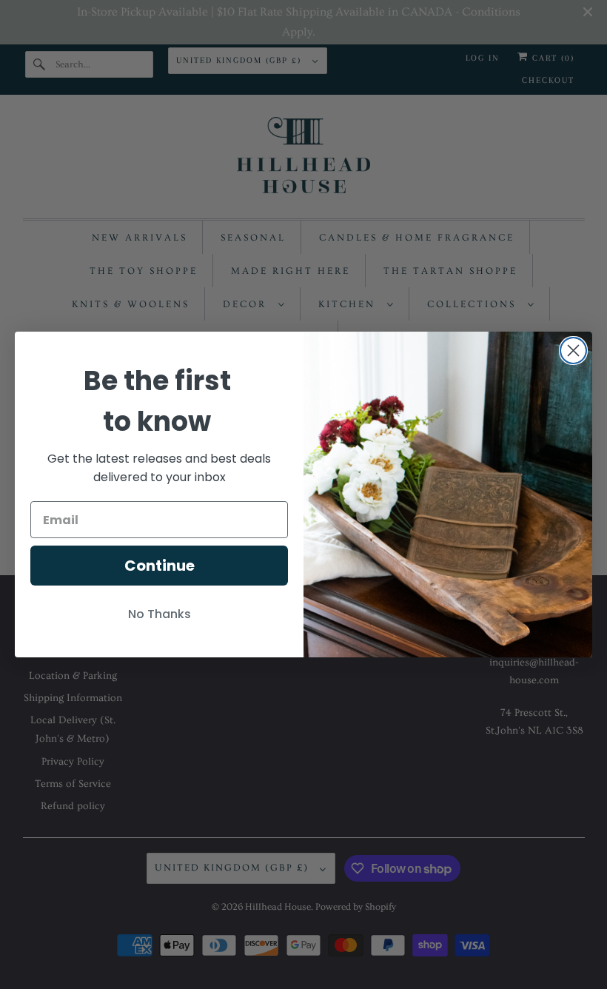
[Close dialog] (573, 350)
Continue (159, 565)
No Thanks (159, 614)
